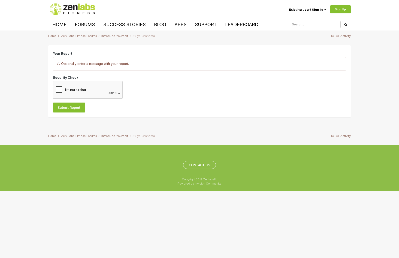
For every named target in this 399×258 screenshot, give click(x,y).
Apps (181, 24)
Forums (85, 24)
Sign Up (340, 9)
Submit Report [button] (69, 107)
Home (59, 24)
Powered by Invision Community (199, 183)
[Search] (346, 24)
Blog (160, 24)
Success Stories (124, 24)
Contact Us (199, 165)
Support (206, 24)
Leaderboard (241, 24)
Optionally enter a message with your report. (94, 64)
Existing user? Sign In (306, 9)
